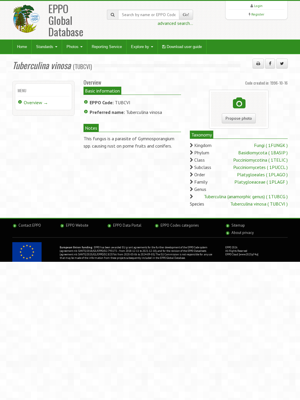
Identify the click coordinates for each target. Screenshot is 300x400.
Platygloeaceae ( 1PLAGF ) (261, 182)
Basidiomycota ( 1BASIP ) (263, 152)
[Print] (258, 64)
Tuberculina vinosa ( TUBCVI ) (259, 204)
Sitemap (238, 225)
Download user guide (184, 47)
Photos (73, 47)
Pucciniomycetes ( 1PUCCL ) (260, 167)
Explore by (140, 47)
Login (258, 6)
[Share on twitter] (282, 64)
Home (22, 47)
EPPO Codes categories (180, 225)
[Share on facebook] (270, 64)
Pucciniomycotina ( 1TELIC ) (260, 160)
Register (257, 14)
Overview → (36, 102)
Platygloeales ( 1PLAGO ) (262, 174)
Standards (45, 47)
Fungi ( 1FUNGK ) (271, 145)
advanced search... (175, 23)
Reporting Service (107, 47)
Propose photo (239, 118)
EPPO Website (77, 225)
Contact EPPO (29, 225)
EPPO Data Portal (127, 225)
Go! (186, 14)
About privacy (242, 232)
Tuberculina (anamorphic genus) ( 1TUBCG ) (246, 196)
